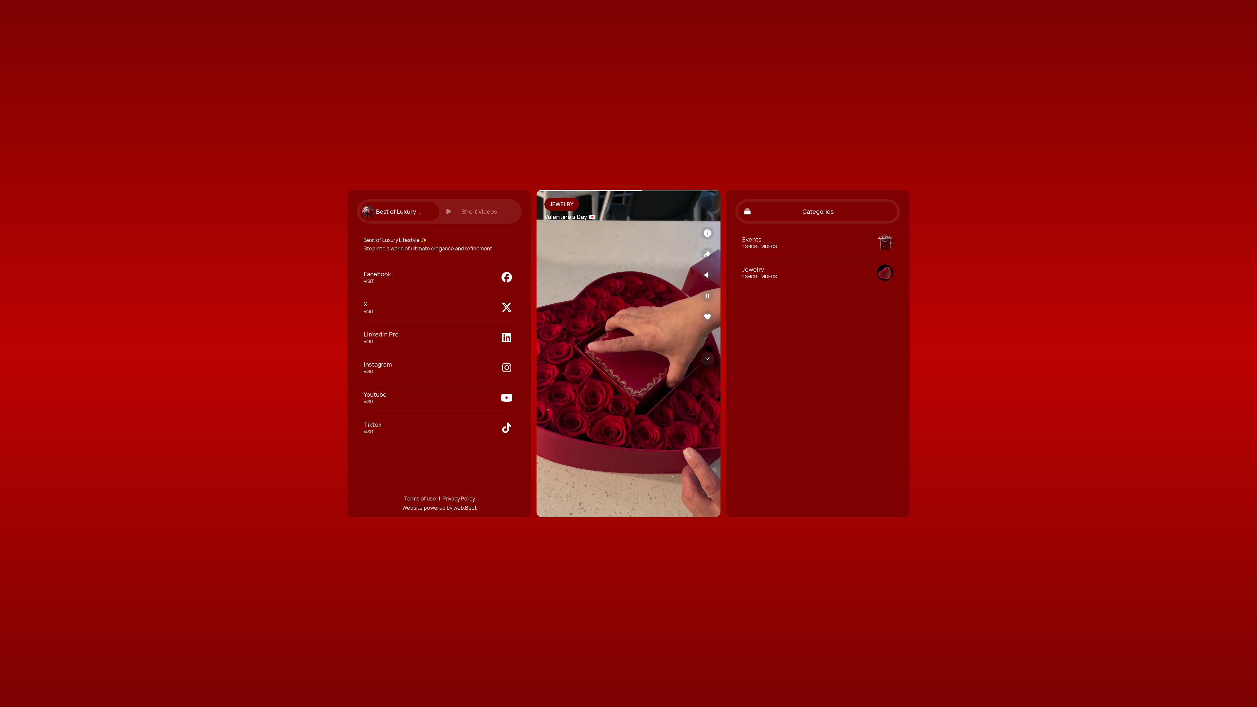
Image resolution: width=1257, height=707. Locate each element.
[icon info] (707, 233)
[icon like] (707, 316)
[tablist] (439, 211)
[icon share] (707, 254)
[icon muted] (707, 274)
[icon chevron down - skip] (707, 358)
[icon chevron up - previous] (707, 337)
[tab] (399, 211)
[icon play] (707, 295)
